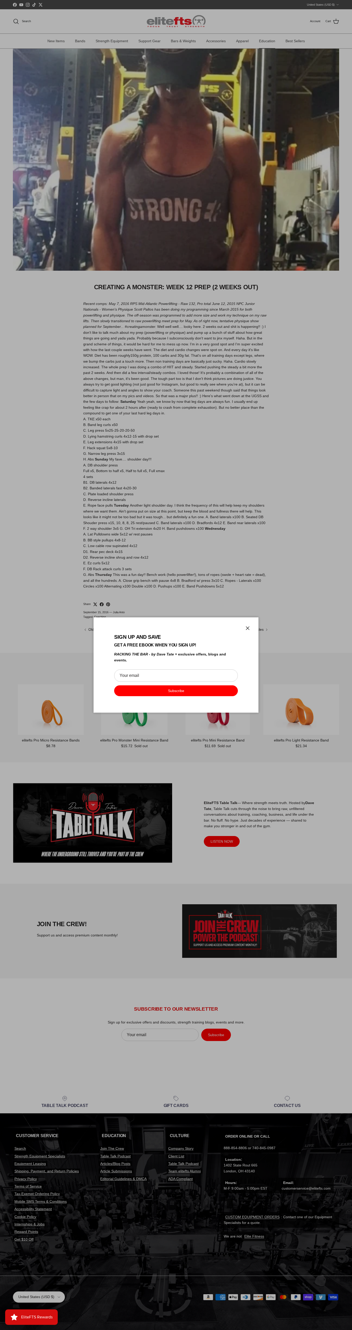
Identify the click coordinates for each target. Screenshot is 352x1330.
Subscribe (176, 691)
